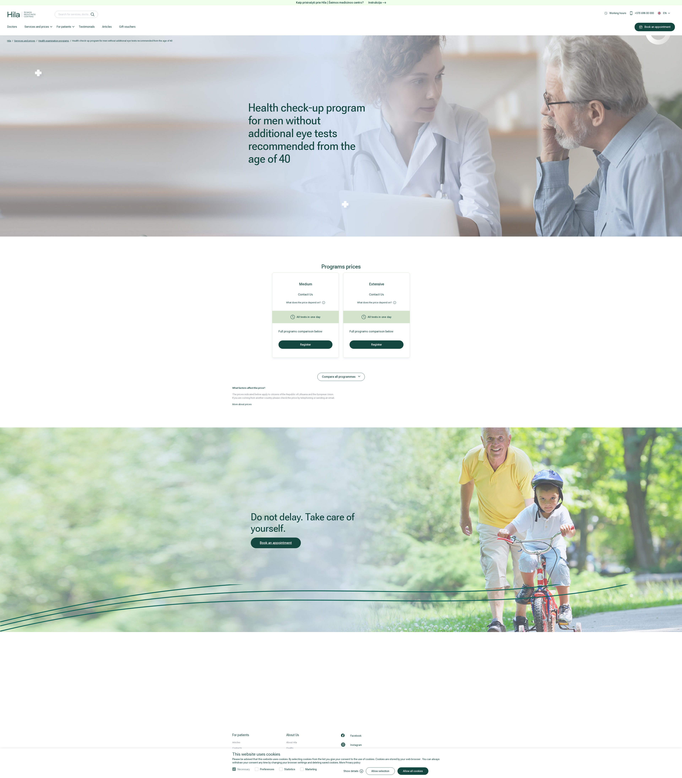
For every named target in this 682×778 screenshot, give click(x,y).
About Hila (291, 742)
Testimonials (87, 26)
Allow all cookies (413, 771)
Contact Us (305, 294)
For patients (63, 26)
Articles (107, 26)
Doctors (12, 26)
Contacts (237, 748)
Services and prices (37, 26)
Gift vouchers (127, 26)
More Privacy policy (349, 762)
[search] (92, 14)
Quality (289, 748)
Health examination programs (53, 40)
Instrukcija (375, 2)
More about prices (242, 404)
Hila (9, 40)
